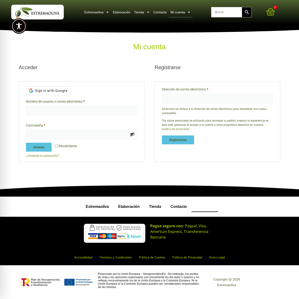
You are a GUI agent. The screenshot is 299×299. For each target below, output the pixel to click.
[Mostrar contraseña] (132, 134)
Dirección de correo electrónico (193, 88)
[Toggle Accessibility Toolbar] (19, 26)
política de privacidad (175, 129)
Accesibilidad (83, 257)
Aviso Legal (217, 257)
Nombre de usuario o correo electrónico (63, 100)
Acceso (38, 147)
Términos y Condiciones (115, 257)
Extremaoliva (93, 12)
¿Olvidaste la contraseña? (42, 155)
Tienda (139, 12)
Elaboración (121, 12)
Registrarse (178, 140)
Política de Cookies (152, 257)
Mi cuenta (178, 12)
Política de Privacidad (187, 257)
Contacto (160, 12)
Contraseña (43, 124)
